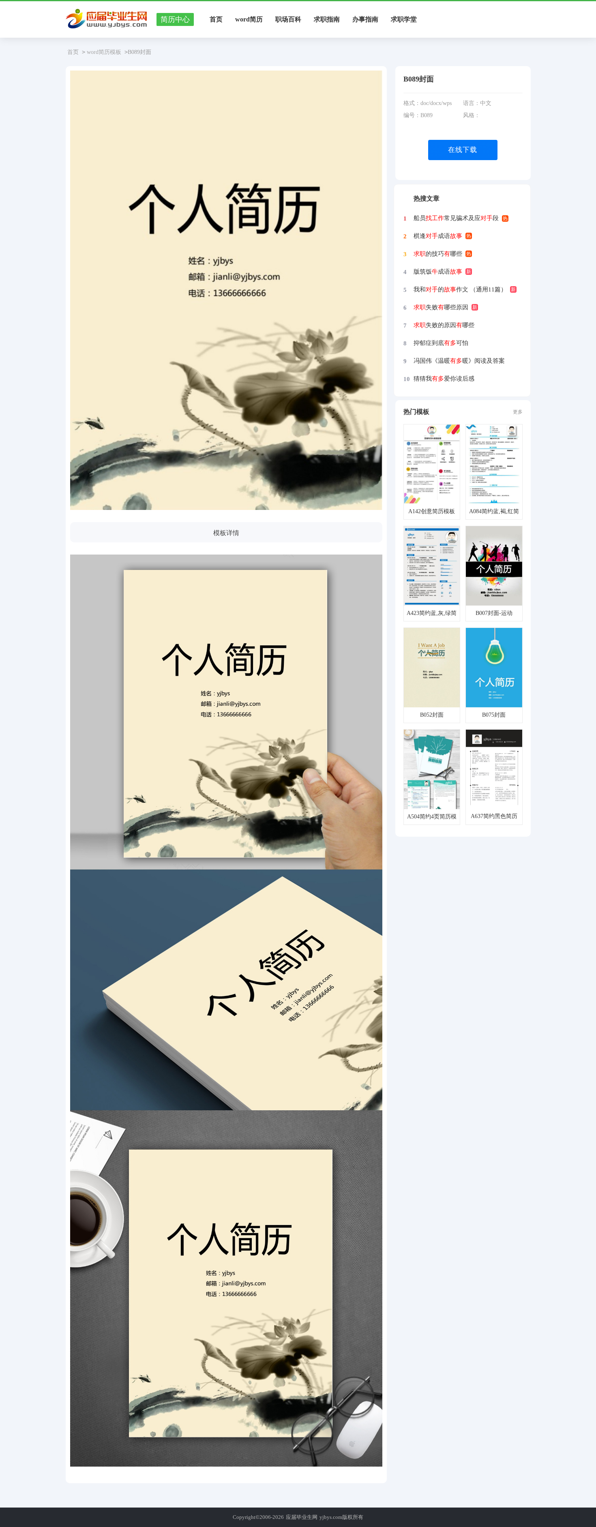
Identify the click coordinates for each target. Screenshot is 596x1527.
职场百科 (288, 19)
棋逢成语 (438, 236)
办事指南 (365, 19)
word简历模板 (104, 52)
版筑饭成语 (438, 271)
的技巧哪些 (438, 254)
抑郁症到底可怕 (441, 343)
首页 (216, 19)
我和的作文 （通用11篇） (460, 289)
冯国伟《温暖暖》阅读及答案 (459, 361)
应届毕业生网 (301, 1517)
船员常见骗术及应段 (456, 218)
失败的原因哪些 (444, 325)
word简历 (249, 19)
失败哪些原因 (441, 307)
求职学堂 (404, 19)
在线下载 (462, 150)
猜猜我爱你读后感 (444, 378)
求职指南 (327, 19)
